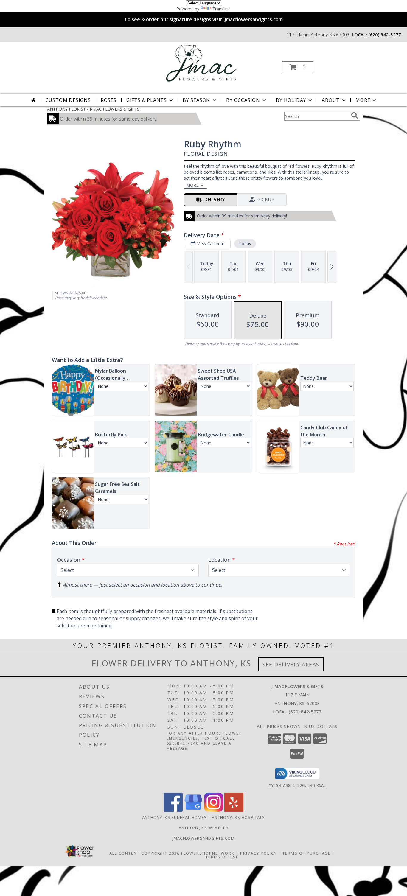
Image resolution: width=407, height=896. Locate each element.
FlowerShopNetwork (207, 853)
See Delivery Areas (290, 664)
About (331, 100)
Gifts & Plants (146, 100)
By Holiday (291, 100)
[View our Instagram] (213, 810)
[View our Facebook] (173, 810)
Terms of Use (222, 857)
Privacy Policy (258, 853)
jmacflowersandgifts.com (204, 838)
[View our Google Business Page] (193, 810)
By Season (196, 100)
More (362, 100)
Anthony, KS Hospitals (238, 817)
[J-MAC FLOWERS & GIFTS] (203, 65)
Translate (221, 9)
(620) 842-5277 (384, 35)
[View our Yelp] (233, 810)
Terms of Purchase (306, 853)
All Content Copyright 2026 (144, 853)
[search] (354, 115)
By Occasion (243, 100)
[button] (297, 67)
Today (245, 243)
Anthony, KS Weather (204, 827)
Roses (108, 100)
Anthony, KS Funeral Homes (174, 817)
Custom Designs (68, 100)
